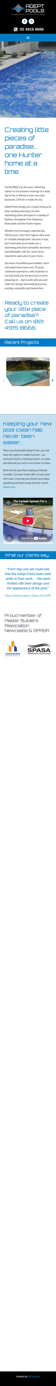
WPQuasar (34, 1376)
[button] (28, 37)
